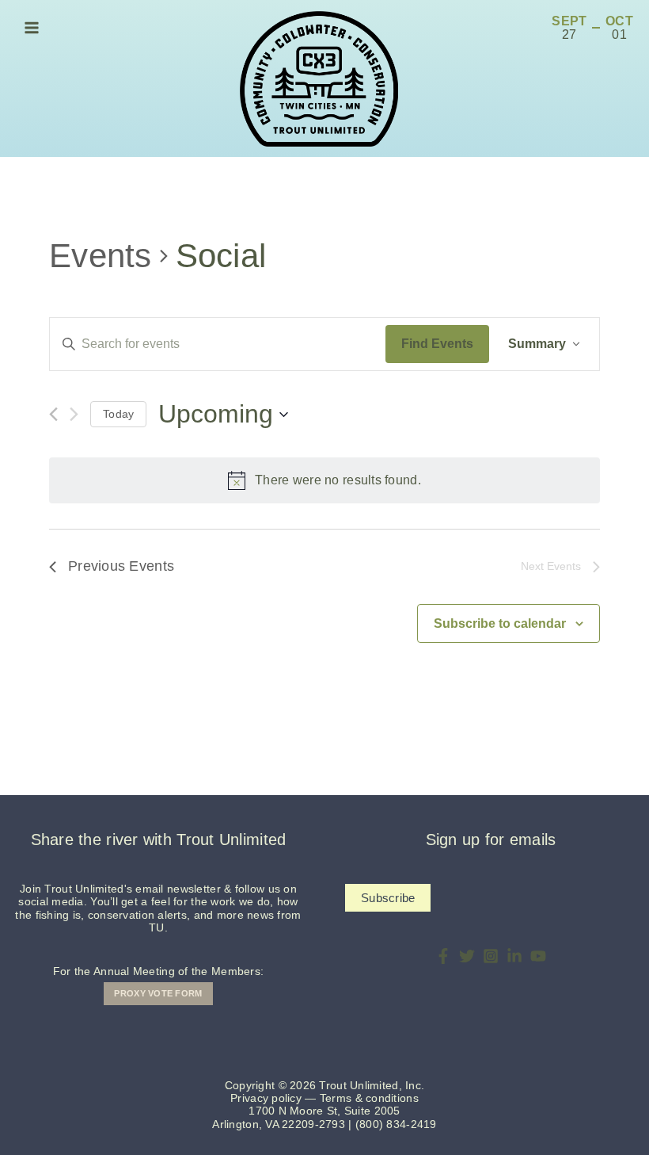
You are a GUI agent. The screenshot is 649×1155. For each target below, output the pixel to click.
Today (118, 413)
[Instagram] (491, 956)
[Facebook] (443, 956)
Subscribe (388, 897)
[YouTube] (538, 956)
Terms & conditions (369, 1098)
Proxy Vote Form (158, 993)
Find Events (437, 343)
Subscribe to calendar (500, 623)
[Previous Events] (53, 414)
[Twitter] (467, 956)
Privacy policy (266, 1098)
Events (100, 255)
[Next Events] (74, 414)
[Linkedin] (514, 956)
